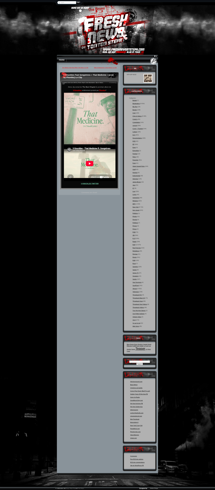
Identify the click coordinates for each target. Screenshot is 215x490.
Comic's (135, 119)
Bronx (136, 344)
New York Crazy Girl (136, 425)
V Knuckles (77, 90)
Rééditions (136, 251)
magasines (136, 198)
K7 (133, 188)
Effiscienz (129, 346)
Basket (135, 100)
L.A (144, 346)
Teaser (140, 348)
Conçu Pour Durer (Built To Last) (140, 391)
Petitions (135, 213)
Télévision (136, 292)
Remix (135, 257)
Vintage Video (137, 317)
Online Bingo (154, 488)
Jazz (134, 185)
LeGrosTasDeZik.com (136, 413)
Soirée (135, 279)
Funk (134, 163)
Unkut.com (133, 438)
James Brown (137, 182)
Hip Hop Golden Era (136, 407)
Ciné (134, 113)
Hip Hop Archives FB (136, 403)
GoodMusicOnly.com (136, 400)
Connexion (133, 456)
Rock (134, 263)
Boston (135, 110)
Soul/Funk (136, 285)
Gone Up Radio (135, 397)
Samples (135, 267)
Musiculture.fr (134, 422)
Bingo (67, 488)
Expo (134, 147)
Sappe (135, 270)
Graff (134, 169)
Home (61, 60)
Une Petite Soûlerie (138, 314)
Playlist (135, 219)
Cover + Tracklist (138, 129)
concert (135, 125)
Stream (135, 288)
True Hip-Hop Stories (139, 310)
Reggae (135, 254)
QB (133, 235)
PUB (134, 232)
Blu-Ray (135, 107)
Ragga (133, 349)
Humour (135, 172)
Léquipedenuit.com (136, 416)
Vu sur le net (136, 323)
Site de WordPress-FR (137, 465)
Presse (135, 226)
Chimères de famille (136, 388)
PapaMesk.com (135, 429)
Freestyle (135, 160)
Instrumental (136, 176)
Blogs (128, 344)
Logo (147, 346)
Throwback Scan (138, 301)
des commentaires (137, 462)
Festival (135, 154)
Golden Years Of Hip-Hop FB (139, 394)
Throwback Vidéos (138, 307)
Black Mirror (134, 385)
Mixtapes (135, 201)
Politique (135, 223)
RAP (63, 83)
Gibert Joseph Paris (139, 166)
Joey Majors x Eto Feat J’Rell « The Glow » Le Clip (75, 67)
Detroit (149, 344)
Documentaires (137, 138)
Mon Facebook (134, 419)
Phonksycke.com (135, 432)
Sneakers (135, 276)
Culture (135, 132)
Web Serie (136, 326)
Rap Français (137, 248)
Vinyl (134, 320)
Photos (135, 216)
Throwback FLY (137, 295)
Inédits (141, 346)
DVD (134, 141)
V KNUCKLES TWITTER (90, 184)
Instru (137, 346)
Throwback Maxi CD (139, 298)
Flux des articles (136, 459)
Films (134, 157)
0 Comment (112, 82)
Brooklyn (140, 344)
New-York (136, 207)
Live (134, 191)
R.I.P (134, 238)
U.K (147, 349)
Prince (135, 229)
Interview (135, 179)
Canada (145, 344)
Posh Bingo (81, 488)
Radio (134, 241)
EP (133, 144)
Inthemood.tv (134, 410)
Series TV (136, 273)
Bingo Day (72, 488)
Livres (134, 194)
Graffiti (134, 346)
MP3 (134, 204)
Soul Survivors (137, 282)
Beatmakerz (92, 82)
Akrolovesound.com (136, 381)
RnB (134, 260)
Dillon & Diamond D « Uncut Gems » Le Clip (105, 67)
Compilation (136, 122)
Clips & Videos (99, 82)
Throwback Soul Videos (140, 304)
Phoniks (102, 90)
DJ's (134, 135)
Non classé (136, 210)
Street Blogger (134, 435)
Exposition (136, 150)
